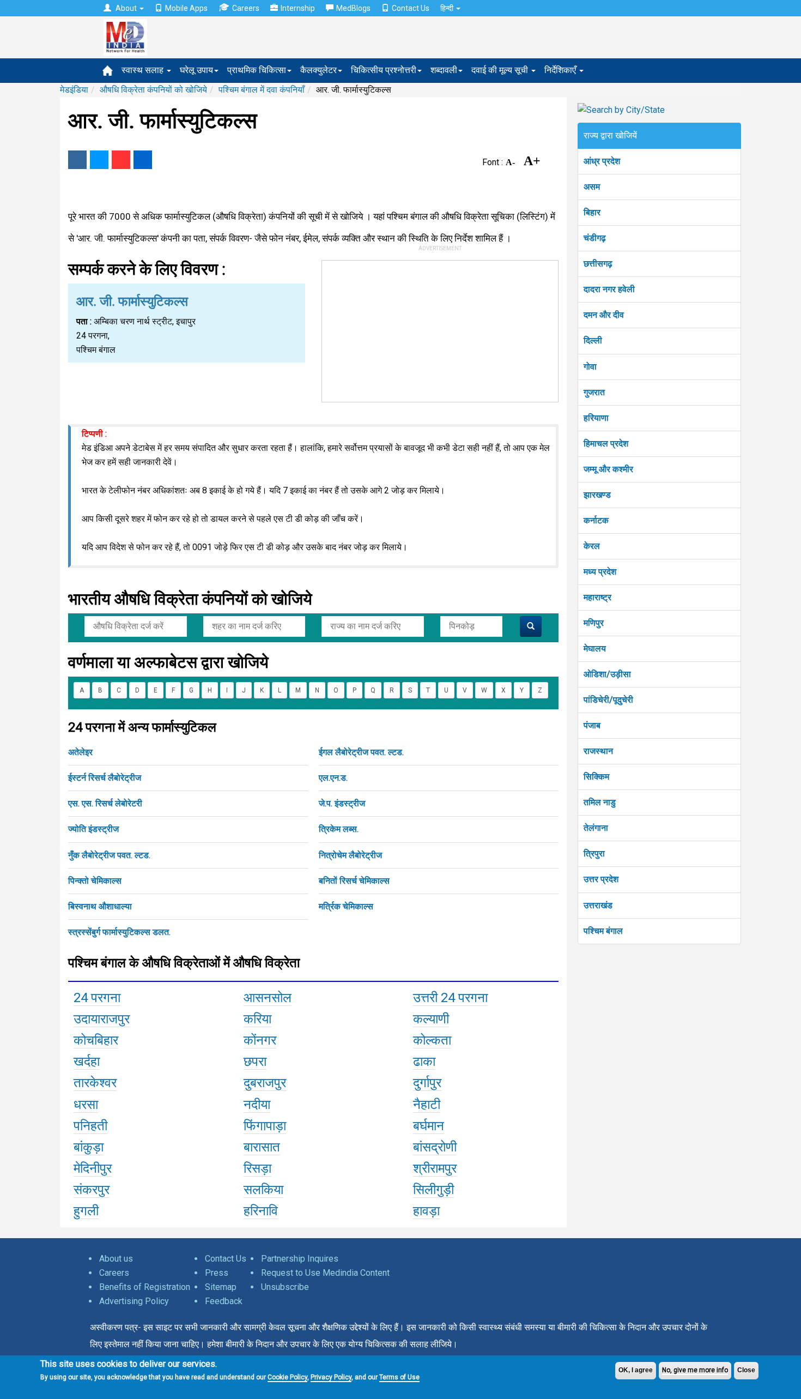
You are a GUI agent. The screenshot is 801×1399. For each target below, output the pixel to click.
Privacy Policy (331, 1377)
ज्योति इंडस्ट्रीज (93, 829)
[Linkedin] (143, 159)
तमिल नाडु (600, 802)
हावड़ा (426, 1211)
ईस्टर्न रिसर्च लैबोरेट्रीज (104, 778)
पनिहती (90, 1125)
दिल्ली (593, 340)
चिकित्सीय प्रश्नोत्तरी (383, 70)
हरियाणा (596, 418)
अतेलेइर (80, 752)
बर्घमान (428, 1125)
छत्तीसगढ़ (598, 263)
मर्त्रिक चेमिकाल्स (346, 906)
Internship (298, 8)
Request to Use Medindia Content (325, 1273)
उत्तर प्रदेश (601, 879)
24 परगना (97, 997)
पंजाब (592, 725)
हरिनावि (261, 1211)
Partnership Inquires (299, 1258)
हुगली (86, 1211)
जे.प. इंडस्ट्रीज (342, 803)
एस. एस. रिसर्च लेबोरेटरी (105, 803)
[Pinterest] (121, 159)
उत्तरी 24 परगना (450, 997)
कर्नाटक (596, 520)
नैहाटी (426, 1104)
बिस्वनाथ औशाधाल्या (100, 906)
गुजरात (594, 392)
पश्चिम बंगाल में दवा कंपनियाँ (262, 90)
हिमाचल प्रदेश (606, 443)
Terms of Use (399, 1377)
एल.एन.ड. (333, 778)
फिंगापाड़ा (265, 1125)
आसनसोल (268, 997)
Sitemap (220, 1287)
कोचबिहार (96, 1040)
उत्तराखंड (598, 905)
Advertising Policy (134, 1301)
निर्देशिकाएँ (561, 70)
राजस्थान (598, 751)
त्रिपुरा (594, 853)
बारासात (262, 1147)
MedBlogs (353, 8)
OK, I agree (635, 1370)
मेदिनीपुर (93, 1168)
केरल (592, 546)
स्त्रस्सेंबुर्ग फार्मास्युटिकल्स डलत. (119, 932)
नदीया (257, 1104)
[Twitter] (99, 159)
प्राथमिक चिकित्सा (256, 70)
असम (592, 187)
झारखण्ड (597, 495)
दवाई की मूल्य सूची (500, 70)
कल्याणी (431, 1019)
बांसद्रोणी (435, 1147)
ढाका (424, 1061)
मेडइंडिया (74, 90)
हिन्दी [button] (447, 8)
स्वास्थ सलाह (144, 70)
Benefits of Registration (144, 1287)
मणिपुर (594, 623)
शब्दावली (443, 70)
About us (116, 1258)
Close (746, 1370)
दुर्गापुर (427, 1082)
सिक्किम (596, 776)
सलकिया (263, 1189)
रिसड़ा (257, 1168)
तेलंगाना (596, 828)
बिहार (592, 212)
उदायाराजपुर (102, 1019)
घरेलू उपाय (196, 70)
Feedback (223, 1301)
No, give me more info (695, 1370)
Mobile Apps (186, 8)
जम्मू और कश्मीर (608, 469)
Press (216, 1273)
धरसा (86, 1104)
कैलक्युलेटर (318, 70)
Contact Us (410, 8)
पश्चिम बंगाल (603, 931)
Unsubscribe (285, 1287)
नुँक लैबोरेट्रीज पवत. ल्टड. (109, 855)
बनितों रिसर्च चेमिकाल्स (354, 881)
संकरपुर (92, 1189)
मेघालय (595, 648)
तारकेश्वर (95, 1082)
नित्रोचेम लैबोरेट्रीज (350, 855)
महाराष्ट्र (597, 597)
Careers (245, 8)
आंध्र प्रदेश (602, 161)
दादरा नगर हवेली (609, 289)
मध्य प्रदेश (600, 571)
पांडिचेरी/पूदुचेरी (608, 700)
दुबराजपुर (265, 1082)
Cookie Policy (287, 1377)
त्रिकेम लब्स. (339, 829)
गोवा (590, 366)
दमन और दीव (604, 315)
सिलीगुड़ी (433, 1189)
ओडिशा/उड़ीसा (607, 674)
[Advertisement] (440, 329)
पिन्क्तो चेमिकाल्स (95, 881)
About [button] (126, 8)
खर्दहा (87, 1061)
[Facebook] (77, 159)
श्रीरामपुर (435, 1168)
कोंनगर (260, 1040)
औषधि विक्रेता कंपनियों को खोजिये (153, 90)
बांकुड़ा (89, 1147)
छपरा (255, 1061)
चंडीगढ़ (595, 238)
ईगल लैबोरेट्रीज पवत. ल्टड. (361, 752)
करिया (257, 1019)
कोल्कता (432, 1040)
